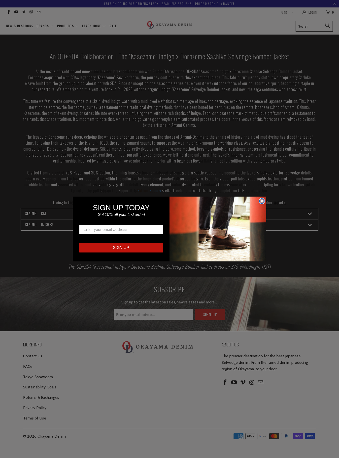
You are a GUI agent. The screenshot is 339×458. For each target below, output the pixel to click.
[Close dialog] (261, 201)
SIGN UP (121, 248)
